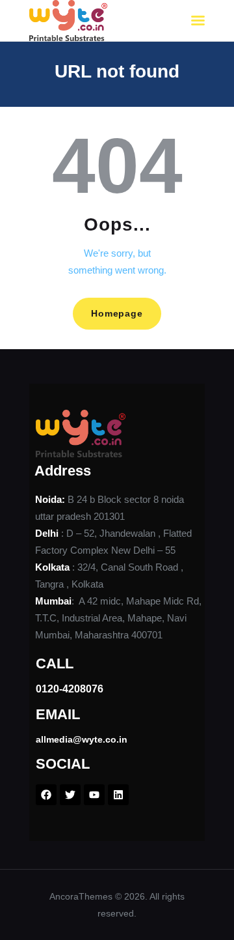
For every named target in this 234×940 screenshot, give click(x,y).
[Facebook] (46, 794)
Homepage (116, 313)
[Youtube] (94, 794)
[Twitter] (70, 794)
